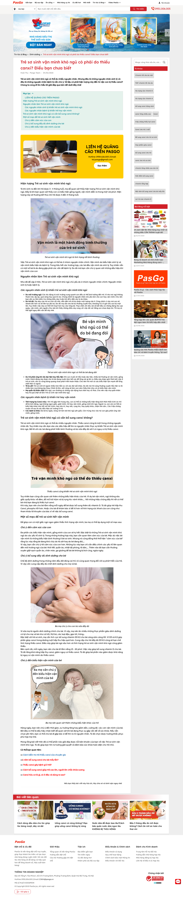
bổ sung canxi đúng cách (144, 106)
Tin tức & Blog (98, 2)
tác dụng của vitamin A (144, 98)
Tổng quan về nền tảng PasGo (62, 852)
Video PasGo (113, 2)
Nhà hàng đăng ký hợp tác (147, 858)
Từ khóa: (139, 68)
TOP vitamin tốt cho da (144, 83)
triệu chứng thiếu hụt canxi (145, 122)
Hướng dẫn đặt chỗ (58, 855)
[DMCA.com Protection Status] (153, 882)
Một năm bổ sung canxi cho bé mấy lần (149, 191)
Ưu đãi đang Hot (85, 858)
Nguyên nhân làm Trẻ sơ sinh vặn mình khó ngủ (46, 104)
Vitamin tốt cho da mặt (144, 75)
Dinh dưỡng (35, 54)
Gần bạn (29, 2)
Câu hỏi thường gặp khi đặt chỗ (61, 859)
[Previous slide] (15, 32)
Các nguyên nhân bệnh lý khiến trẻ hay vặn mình (48, 110)
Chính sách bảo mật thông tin (117, 858)
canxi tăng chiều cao (143, 114)
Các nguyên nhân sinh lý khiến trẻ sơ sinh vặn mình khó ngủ (53, 107)
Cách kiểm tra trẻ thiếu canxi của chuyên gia (44, 755)
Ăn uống (49, 2)
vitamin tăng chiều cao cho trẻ (146, 168)
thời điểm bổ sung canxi (144, 176)
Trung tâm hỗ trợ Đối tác (146, 852)
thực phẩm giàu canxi (143, 145)
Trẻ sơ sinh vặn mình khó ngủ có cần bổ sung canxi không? (51, 114)
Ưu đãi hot (76, 2)
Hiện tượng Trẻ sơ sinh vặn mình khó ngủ (42, 101)
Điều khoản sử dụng (113, 852)
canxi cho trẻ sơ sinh (143, 160)
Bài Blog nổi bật (142, 206)
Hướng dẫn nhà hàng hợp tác (148, 855)
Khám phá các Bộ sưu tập (88, 861)
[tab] (88, 49)
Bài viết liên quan (28, 797)
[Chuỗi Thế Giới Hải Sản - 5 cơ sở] (91, 32)
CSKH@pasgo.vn (46, 879)
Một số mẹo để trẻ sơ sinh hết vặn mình (42, 117)
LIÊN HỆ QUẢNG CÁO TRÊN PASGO (42, 97)
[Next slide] (167, 32)
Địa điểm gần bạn (85, 852)
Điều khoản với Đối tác (114, 861)
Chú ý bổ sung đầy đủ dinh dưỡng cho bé (44, 123)
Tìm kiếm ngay (84, 855)
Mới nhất (86, 2)
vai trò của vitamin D (143, 199)
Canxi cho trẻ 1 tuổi (142, 129)
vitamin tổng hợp (141, 184)
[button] (19, 811)
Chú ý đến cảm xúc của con (38, 120)
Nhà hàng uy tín (63, 2)
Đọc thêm (102, 165)
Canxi (155, 114)
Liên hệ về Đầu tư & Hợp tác (147, 861)
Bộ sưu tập (39, 2)
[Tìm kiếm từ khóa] (164, 62)
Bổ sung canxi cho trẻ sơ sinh (146, 137)
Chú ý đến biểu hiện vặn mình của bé (42, 127)
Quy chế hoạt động (113, 855)
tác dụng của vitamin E (144, 91)
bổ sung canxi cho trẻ (143, 153)
